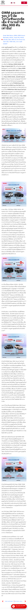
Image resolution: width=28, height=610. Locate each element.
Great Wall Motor (8, 35)
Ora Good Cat (20, 39)
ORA (9, 39)
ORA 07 (14, 39)
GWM (15, 35)
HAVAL (11, 37)
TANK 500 (12, 41)
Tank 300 (6, 41)
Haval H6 (16, 37)
